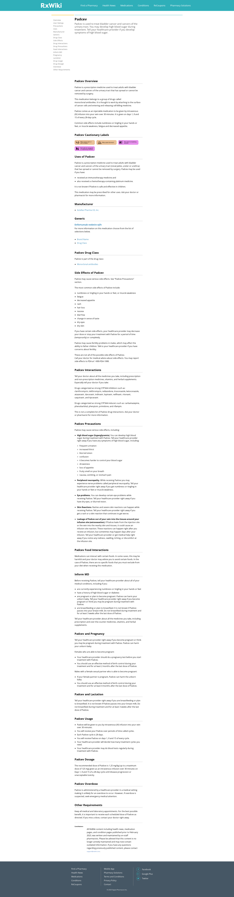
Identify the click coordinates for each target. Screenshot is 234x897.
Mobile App (109, 868)
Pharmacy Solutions (180, 5)
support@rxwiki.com (93, 851)
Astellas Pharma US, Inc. (88, 210)
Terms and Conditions (114, 876)
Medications (126, 5)
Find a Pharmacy (89, 5)
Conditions (143, 5)
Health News (109, 5)
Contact (107, 884)
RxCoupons (159, 5)
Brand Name (83, 239)
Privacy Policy (110, 880)
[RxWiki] (51, 5)
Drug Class (82, 243)
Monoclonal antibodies (87, 264)
